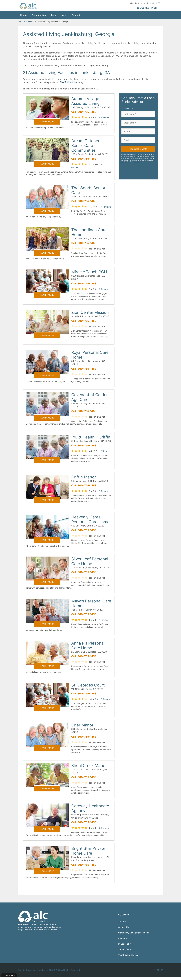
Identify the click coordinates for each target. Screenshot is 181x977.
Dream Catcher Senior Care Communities (85, 145)
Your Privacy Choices (128, 955)
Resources (123, 938)
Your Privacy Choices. (48, 930)
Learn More (47, 121)
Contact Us (77, 15)
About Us (122, 921)
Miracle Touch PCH (89, 271)
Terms (35, 930)
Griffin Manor (83, 477)
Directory (28, 22)
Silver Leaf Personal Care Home (89, 561)
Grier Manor (82, 725)
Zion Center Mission (90, 312)
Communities (39, 15)
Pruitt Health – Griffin (90, 437)
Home (23, 15)
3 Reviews (104, 491)
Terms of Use (124, 949)
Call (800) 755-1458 (83, 111)
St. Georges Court (88, 685)
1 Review (103, 620)
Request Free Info (138, 149)
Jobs (63, 15)
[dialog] (9, 975)
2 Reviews (104, 289)
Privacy (27, 930)
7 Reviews (106, 206)
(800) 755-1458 (68, 82)
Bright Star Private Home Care (88, 851)
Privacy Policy (132, 156)
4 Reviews (104, 117)
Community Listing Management (133, 932)
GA (35, 22)
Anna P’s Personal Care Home (88, 645)
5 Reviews (106, 699)
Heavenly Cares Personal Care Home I (91, 519)
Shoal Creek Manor (89, 765)
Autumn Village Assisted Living (85, 101)
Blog (53, 15)
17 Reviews (105, 451)
